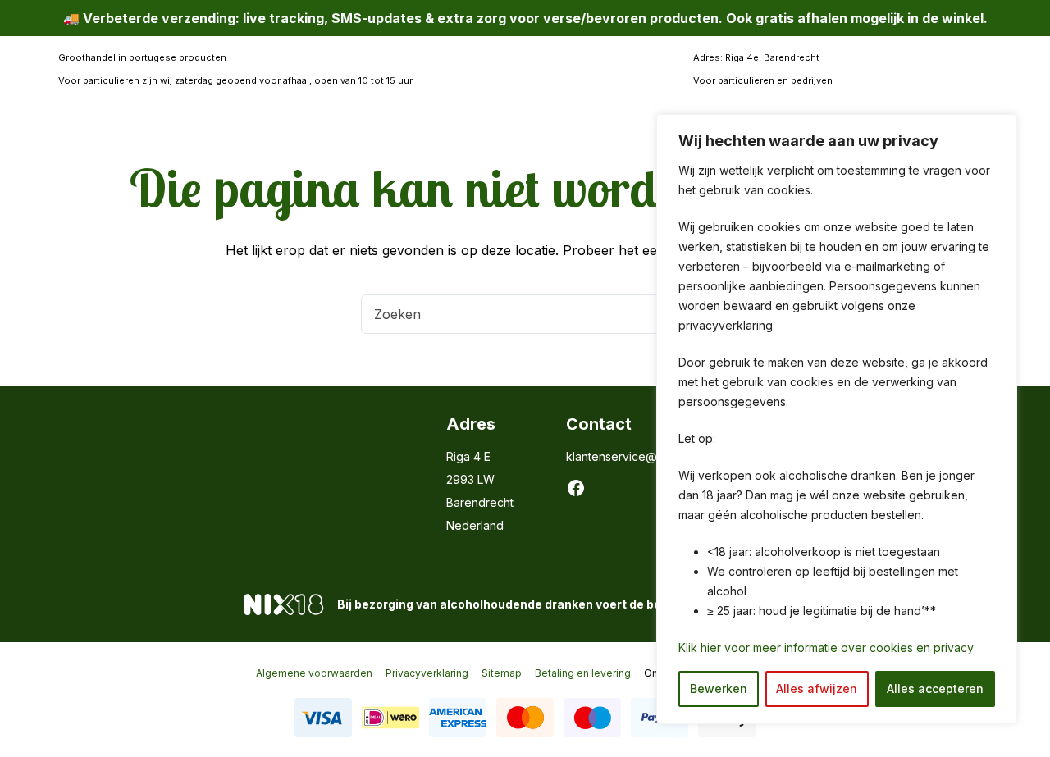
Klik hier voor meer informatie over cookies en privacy (826, 647)
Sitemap (502, 673)
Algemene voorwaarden (314, 673)
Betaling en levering (583, 673)
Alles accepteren (935, 688)
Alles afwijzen (816, 688)
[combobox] (506, 314)
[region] (836, 419)
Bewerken (718, 688)
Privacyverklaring (427, 673)
